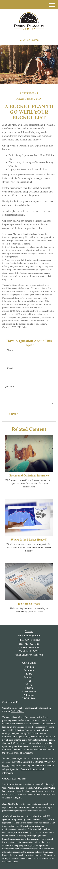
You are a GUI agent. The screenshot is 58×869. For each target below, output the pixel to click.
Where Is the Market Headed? (29, 539)
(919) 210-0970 (31, 40)
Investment (29, 670)
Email (10, 368)
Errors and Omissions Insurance (29, 475)
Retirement (29, 666)
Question (9, 386)
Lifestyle (29, 687)
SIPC (38, 787)
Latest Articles (29, 691)
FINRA (31, 787)
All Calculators (29, 698)
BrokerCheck (17, 711)
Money (29, 684)
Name (10, 350)
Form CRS (14, 702)
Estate (29, 673)
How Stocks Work (29, 603)
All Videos (29, 694)
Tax (29, 680)
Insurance (29, 677)
